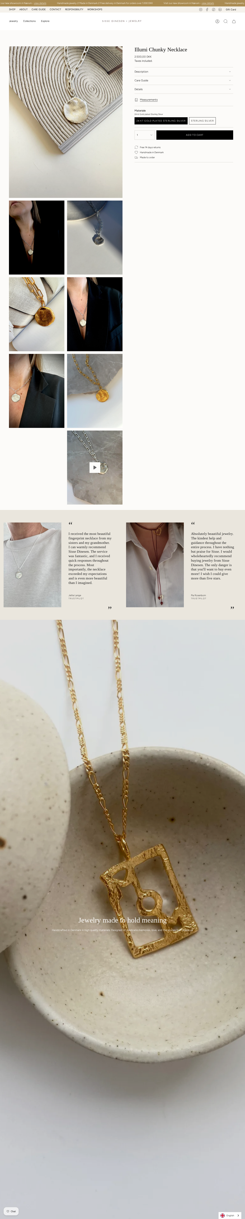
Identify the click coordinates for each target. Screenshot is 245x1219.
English (230, 1215)
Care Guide (141, 80)
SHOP (12, 9)
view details (40, 3)
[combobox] (229, 1215)
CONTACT (55, 9)
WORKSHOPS (94, 9)
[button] (13, 21)
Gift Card (231, 9)
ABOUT (23, 9)
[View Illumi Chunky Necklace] (94, 468)
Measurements (149, 99)
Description (141, 71)
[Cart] (234, 21)
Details (139, 89)
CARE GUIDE (39, 9)
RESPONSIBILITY (74, 9)
